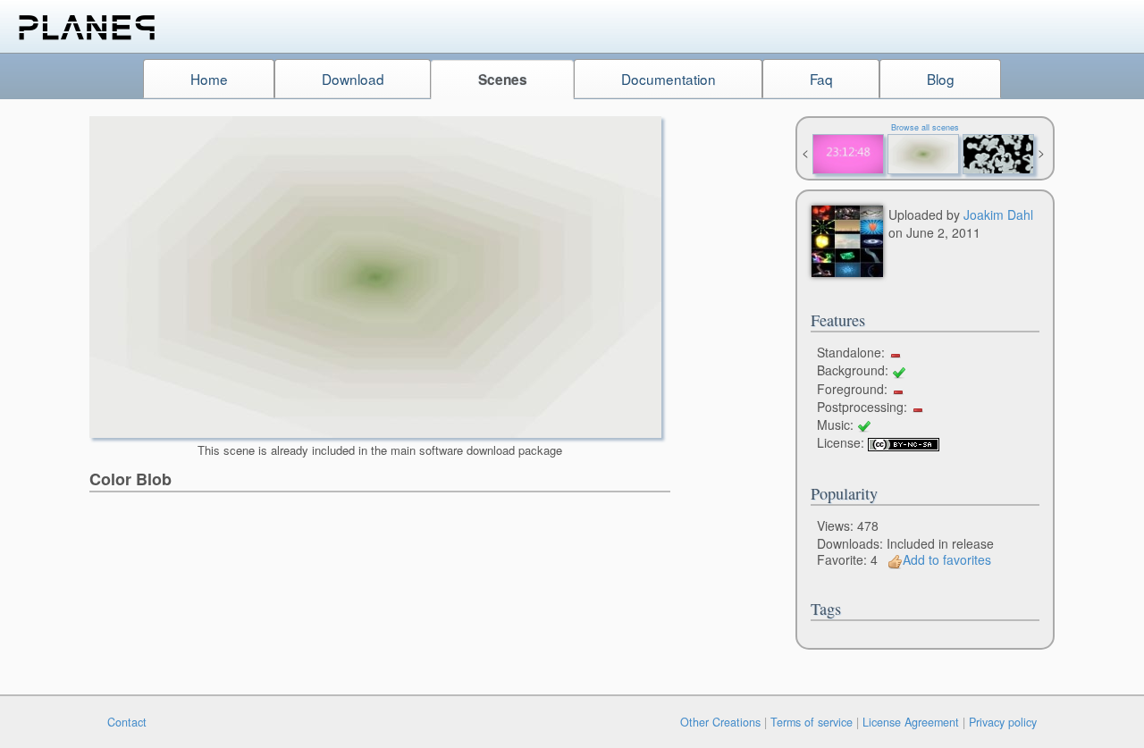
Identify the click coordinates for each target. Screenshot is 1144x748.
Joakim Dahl (998, 214)
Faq (821, 78)
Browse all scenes (925, 127)
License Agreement (910, 722)
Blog (941, 78)
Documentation (668, 78)
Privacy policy (1003, 722)
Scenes (502, 79)
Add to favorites (947, 559)
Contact (127, 722)
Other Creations (720, 722)
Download (353, 78)
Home (209, 78)
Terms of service (811, 722)
